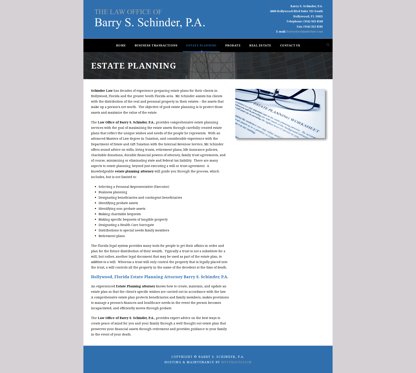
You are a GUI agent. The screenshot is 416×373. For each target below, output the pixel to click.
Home (121, 45)
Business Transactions (156, 45)
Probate (233, 45)
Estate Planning (201, 45)
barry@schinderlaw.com (305, 31)
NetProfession (236, 362)
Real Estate (260, 45)
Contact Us (290, 45)
